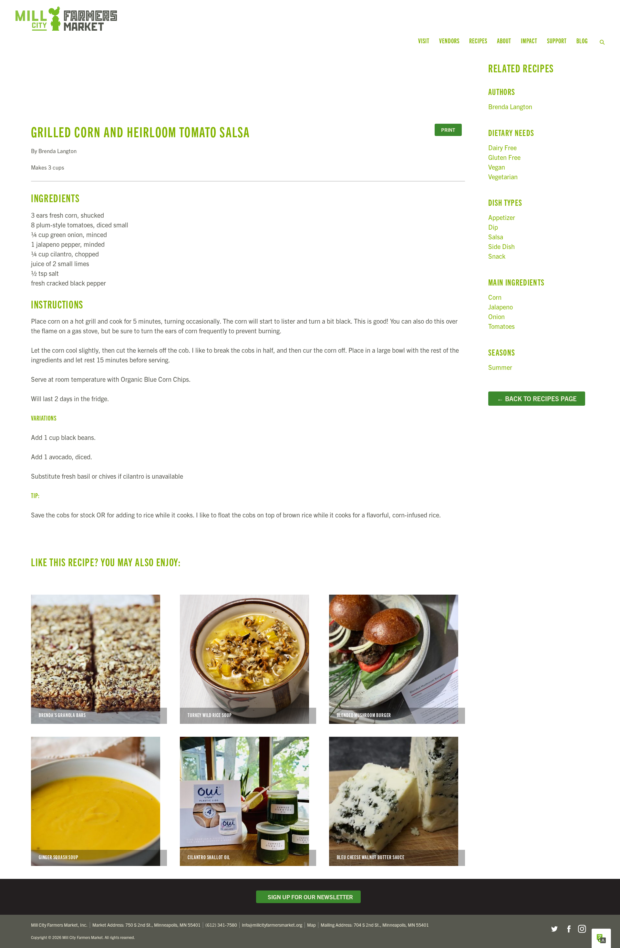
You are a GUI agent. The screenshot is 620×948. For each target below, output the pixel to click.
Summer (500, 367)
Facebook (568, 929)
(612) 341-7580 (221, 925)
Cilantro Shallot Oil (248, 801)
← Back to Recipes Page (537, 398)
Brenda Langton (510, 106)
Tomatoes (501, 326)
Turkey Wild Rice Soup (248, 659)
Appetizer (501, 217)
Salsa (495, 237)
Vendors (449, 40)
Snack (496, 256)
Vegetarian (503, 176)
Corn (494, 297)
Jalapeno (500, 307)
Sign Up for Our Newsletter (309, 897)
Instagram (582, 929)
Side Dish (501, 246)
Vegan (496, 167)
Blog (582, 40)
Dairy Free (502, 147)
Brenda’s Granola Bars (99, 659)
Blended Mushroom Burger (397, 659)
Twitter (554, 929)
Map (311, 925)
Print (448, 130)
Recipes (478, 40)
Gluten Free (504, 157)
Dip (493, 227)
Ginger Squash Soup (99, 801)
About (504, 40)
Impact (529, 40)
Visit (423, 40)
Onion (496, 316)
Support (557, 40)
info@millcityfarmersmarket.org (272, 925)
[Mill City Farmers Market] (171, 18)
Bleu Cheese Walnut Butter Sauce (397, 801)
